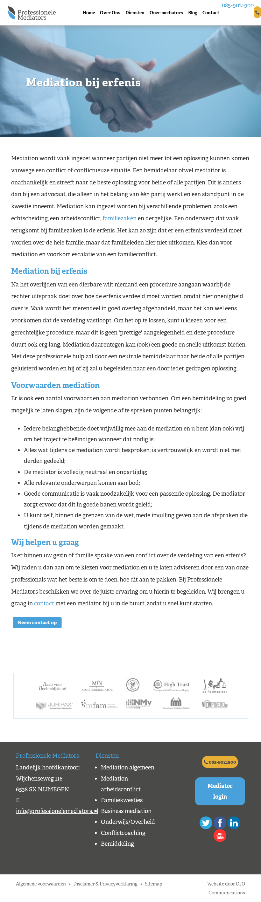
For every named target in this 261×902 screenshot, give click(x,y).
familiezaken (119, 218)
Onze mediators (166, 13)
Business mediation (126, 811)
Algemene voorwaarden (41, 884)
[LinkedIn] (234, 822)
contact (44, 603)
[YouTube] (220, 835)
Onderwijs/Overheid (128, 822)
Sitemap (153, 884)
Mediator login (220, 791)
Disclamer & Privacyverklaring (105, 884)
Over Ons (110, 13)
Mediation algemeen (127, 767)
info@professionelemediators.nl (57, 811)
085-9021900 (238, 5)
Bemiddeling (117, 844)
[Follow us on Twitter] (206, 822)
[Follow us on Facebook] (220, 822)
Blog (192, 13)
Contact (210, 13)
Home (89, 13)
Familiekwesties (122, 800)
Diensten (135, 13)
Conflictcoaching (123, 833)
